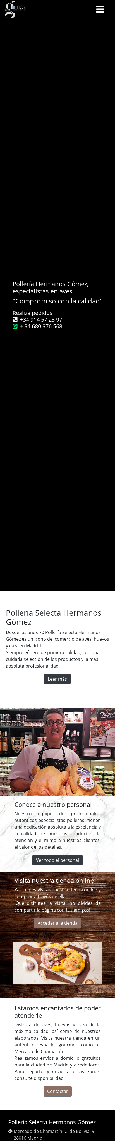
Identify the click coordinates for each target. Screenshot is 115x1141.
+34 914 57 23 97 (41, 319)
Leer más (57, 679)
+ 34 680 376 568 (41, 326)
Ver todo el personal (57, 860)
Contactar (57, 1091)
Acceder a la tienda (58, 923)
